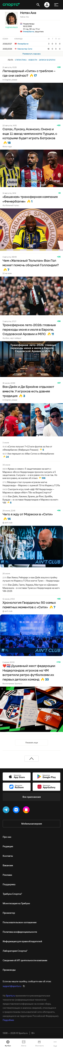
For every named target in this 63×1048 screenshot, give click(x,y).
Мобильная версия (31, 823)
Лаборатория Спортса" (15, 950)
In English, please (10, 79)
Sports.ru (10, 995)
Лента (10, 60)
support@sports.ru (12, 986)
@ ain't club (7, 522)
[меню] (56, 4)
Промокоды (9, 969)
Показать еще (31, 742)
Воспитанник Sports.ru (12, 683)
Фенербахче (28, 31)
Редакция (8, 846)
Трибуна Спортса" (12, 893)
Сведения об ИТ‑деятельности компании (25, 960)
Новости (32, 60)
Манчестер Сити (24, 48)
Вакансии (8, 865)
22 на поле (7, 273)
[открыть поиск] (38, 5)
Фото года (7, 146)
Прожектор (9, 912)
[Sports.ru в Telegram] (7, 810)
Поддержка (9, 884)
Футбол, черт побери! (12, 338)
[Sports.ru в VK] (17, 810)
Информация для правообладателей (22, 941)
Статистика (21, 60)
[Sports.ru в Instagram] (27, 810)
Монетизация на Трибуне (16, 903)
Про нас (7, 836)
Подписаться (11, 27)
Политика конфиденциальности (20, 931)
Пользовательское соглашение (20, 922)
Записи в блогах (47, 60)
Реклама (7, 874)
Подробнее (8, 1020)
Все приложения (32, 796)
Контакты (8, 855)
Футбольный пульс (11, 205)
